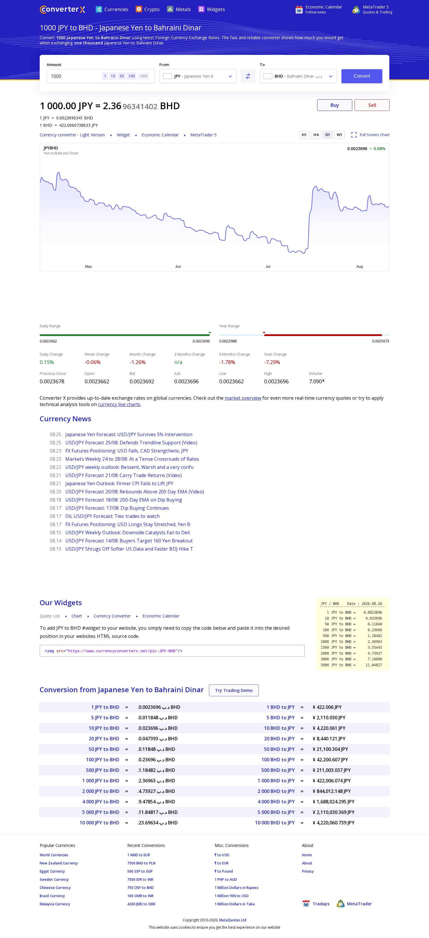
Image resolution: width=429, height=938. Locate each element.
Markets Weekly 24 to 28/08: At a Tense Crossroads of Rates (132, 459)
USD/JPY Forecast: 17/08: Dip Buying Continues (117, 508)
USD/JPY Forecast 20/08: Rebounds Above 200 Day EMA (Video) (134, 491)
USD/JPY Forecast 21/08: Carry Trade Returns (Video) (123, 475)
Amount (54, 64)
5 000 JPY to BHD (100, 812)
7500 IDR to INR (140, 879)
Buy (335, 105)
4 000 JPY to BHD (100, 801)
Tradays (320, 903)
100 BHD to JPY (278, 759)
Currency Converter (112, 616)
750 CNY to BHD (140, 887)
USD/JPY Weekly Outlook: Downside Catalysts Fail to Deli (127, 532)
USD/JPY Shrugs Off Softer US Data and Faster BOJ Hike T (129, 549)
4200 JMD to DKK (141, 904)
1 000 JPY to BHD (100, 780)
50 (122, 76)
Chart (77, 616)
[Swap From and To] (248, 76)
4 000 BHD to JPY (276, 801)
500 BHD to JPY (278, 770)
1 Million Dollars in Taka (234, 904)
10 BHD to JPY (279, 728)
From (164, 64)
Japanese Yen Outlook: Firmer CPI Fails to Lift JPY (119, 483)
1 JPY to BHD (105, 707)
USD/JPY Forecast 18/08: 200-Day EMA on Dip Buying (123, 500)
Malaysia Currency (55, 904)
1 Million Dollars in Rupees (236, 887)
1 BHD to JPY (281, 707)
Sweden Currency (54, 879)
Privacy (308, 871)
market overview (243, 398)
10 (113, 76)
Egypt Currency (52, 871)
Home (307, 854)
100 (131, 76)
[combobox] (198, 76)
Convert (362, 76)
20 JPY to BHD (104, 738)
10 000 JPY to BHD (99, 822)
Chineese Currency (55, 887)
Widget (123, 135)
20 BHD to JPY (279, 738)
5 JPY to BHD (105, 717)
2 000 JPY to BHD (100, 791)
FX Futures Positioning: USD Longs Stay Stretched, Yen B (128, 524)
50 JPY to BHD (104, 749)
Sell (372, 105)
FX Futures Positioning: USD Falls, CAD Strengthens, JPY (127, 451)
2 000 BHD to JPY (276, 791)
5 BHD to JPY (281, 717)
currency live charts (119, 404)
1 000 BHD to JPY (276, 780)
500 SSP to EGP (140, 871)
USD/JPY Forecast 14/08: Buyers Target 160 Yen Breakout (129, 540)
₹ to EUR (221, 863)
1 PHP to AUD (225, 879)
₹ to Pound (223, 871)
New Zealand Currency (59, 863)
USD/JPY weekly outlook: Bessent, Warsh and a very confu (129, 467)
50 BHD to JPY (279, 749)
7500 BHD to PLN (141, 863)
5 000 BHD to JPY (276, 812)
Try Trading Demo (234, 690)
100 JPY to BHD (102, 759)
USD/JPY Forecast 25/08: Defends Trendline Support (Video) (131, 442)
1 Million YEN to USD (231, 895)
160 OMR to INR (140, 895)
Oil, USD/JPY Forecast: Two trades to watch (112, 516)
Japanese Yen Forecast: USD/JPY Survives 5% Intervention (129, 434)
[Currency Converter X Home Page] (62, 10)
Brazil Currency (52, 895)
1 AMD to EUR (138, 854)
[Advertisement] (214, 298)
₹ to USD (221, 854)
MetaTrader (359, 903)
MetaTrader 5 (203, 135)
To (262, 64)
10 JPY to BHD (104, 728)
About (307, 863)
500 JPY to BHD (102, 770)
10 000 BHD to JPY (275, 822)
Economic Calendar (160, 135)
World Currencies (54, 854)
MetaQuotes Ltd (232, 920)
